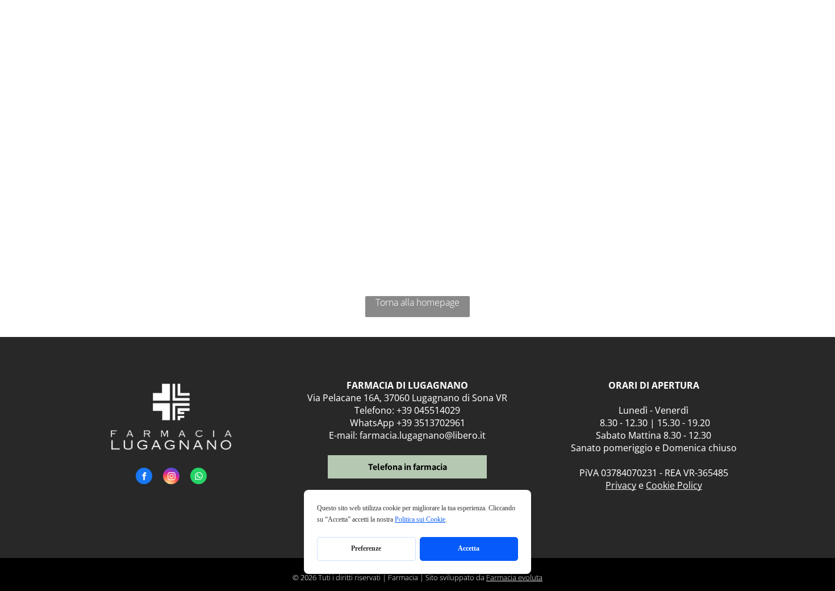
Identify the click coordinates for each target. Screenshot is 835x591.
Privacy (621, 485)
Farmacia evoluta (514, 577)
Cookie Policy (674, 485)
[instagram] (171, 477)
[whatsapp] (198, 477)
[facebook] (144, 477)
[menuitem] (318, 32)
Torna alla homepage (417, 302)
